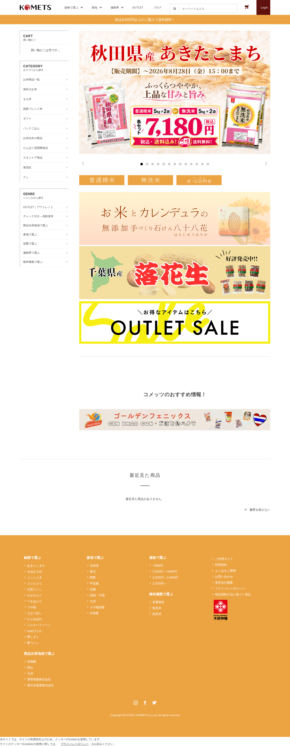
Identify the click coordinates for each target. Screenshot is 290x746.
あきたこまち (36, 565)
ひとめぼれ (34, 619)
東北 (93, 571)
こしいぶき (34, 577)
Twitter (154, 703)
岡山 (30, 667)
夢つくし (33, 643)
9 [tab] (185, 164)
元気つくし (34, 589)
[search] (174, 8)
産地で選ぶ (95, 557)
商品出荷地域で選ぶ (39, 653)
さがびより (34, 595)
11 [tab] (197, 164)
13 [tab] (208, 164)
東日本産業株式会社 (40, 685)
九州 (30, 673)
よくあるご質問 (225, 570)
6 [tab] (169, 164)
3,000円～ (159, 583)
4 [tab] (158, 164)
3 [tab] (152, 164)
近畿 (93, 589)
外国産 (94, 613)
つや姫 (31, 607)
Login (264, 7)
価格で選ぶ (157, 557)
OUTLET (137, 7)
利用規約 (221, 564)
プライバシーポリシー (230, 588)
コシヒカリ (34, 583)
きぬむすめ (34, 571)
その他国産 (97, 607)
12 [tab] (202, 164)
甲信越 (94, 583)
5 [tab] (163, 164)
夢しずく (33, 637)
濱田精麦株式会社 (39, 679)
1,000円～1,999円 (164, 571)
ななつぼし (34, 613)
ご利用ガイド (224, 558)
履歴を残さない (259, 509)
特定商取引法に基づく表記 (233, 594)
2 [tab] (147, 164)
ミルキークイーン (39, 625)
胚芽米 (156, 614)
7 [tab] (174, 164)
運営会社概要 (224, 582)
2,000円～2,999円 (165, 577)
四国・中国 (97, 595)
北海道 (94, 565)
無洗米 (156, 608)
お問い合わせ (224, 576)
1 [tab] (141, 164)
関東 (93, 577)
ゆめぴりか (34, 631)
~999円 (157, 565)
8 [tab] (180, 164)
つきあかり (34, 601)
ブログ (157, 7)
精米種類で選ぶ (161, 594)
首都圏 (31, 661)
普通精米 (158, 602)
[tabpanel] (174, 92)
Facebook (145, 703)
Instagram (135, 703)
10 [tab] (191, 164)
